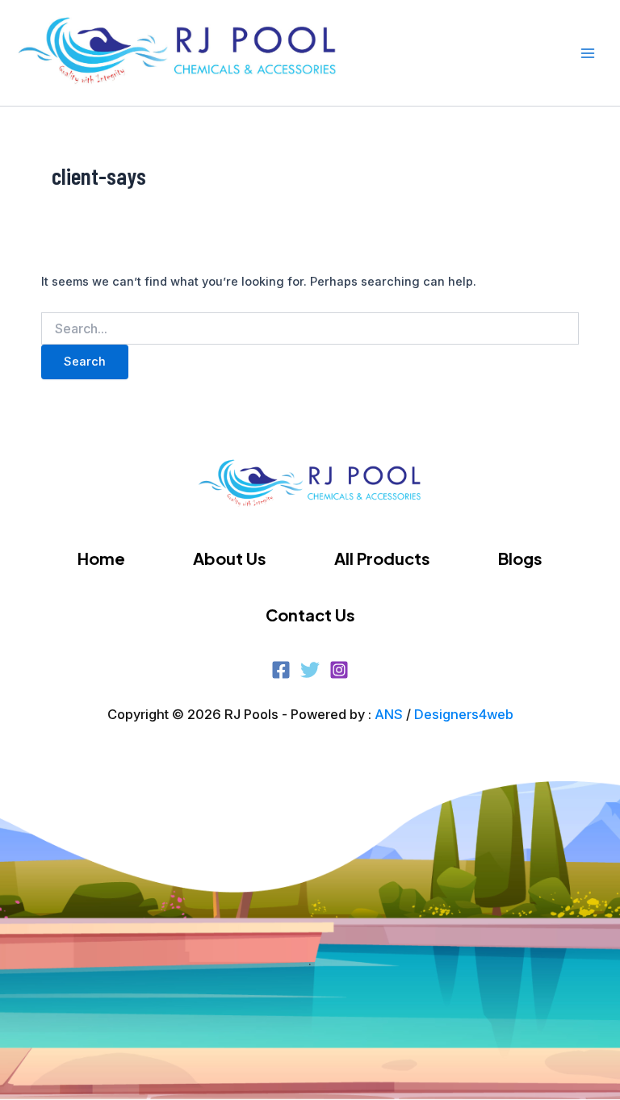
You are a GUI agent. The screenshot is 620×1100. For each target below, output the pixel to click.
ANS (389, 714)
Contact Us (310, 614)
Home (101, 558)
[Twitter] (310, 670)
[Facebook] (281, 670)
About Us (229, 558)
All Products (382, 558)
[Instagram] (339, 670)
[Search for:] (310, 329)
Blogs (520, 558)
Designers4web (463, 714)
